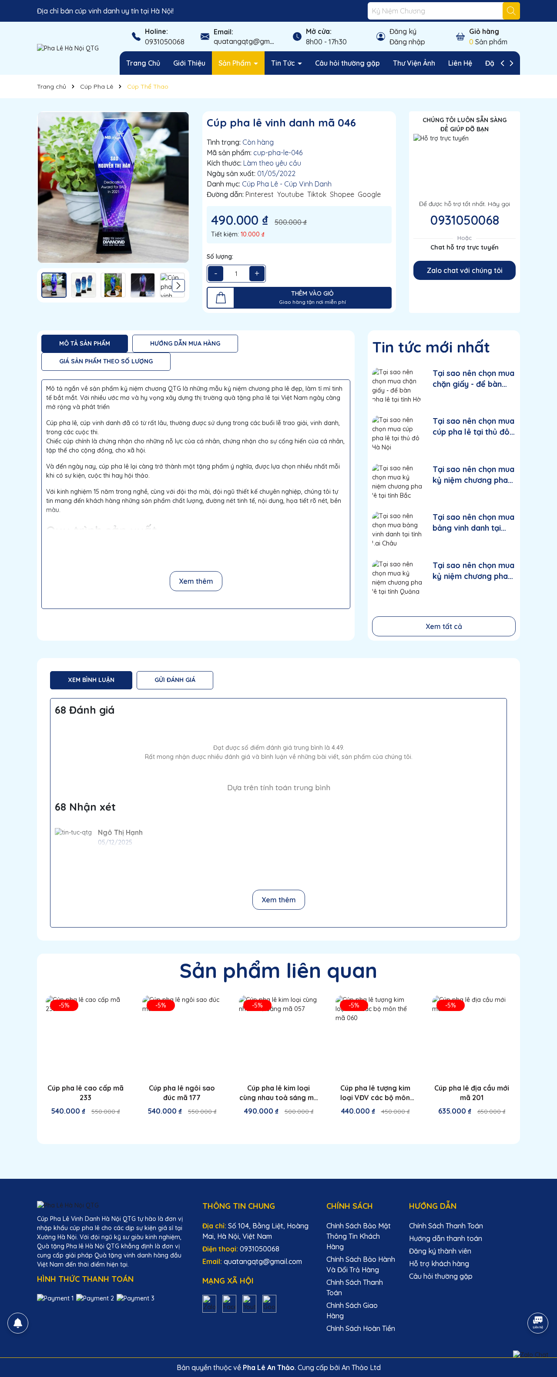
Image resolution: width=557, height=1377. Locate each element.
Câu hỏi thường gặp (347, 63)
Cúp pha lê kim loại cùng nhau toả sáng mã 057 (278, 1093)
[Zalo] (209, 1303)
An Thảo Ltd (361, 1367)
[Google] (269, 1303)
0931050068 (165, 41)
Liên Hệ (460, 63)
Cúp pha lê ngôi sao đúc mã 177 (182, 1093)
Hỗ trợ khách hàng (439, 1263)
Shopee (342, 194)
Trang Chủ (143, 63)
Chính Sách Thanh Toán (446, 1225)
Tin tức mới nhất (431, 346)
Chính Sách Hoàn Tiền (360, 1328)
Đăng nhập (407, 41)
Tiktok (316, 194)
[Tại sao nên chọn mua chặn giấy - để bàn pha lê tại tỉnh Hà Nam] (397, 385)
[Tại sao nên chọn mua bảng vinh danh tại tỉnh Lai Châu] (397, 529)
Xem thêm (196, 581)
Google (369, 194)
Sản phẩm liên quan (278, 970)
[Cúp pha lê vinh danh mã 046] (113, 187)
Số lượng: (220, 256)
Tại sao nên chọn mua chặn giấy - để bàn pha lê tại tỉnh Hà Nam (474, 378)
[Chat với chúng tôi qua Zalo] (530, 1355)
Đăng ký (402, 31)
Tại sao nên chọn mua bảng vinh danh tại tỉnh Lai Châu (473, 522)
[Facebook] (229, 1303)
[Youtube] (249, 1303)
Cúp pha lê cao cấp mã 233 (85, 1093)
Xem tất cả (444, 626)
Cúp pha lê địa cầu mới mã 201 (471, 1093)
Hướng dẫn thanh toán (445, 1238)
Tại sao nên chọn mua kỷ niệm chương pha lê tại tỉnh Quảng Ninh (473, 571)
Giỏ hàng (484, 31)
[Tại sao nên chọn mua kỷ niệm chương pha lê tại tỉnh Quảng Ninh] (397, 577)
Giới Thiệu (189, 63)
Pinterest (259, 194)
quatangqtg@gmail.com (253, 41)
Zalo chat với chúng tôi (465, 270)
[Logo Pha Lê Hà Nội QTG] (68, 48)
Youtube (290, 194)
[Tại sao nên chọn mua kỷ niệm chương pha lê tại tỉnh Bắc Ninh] (397, 481)
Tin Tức (284, 63)
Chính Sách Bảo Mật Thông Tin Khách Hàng (358, 1236)
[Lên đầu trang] (538, 1298)
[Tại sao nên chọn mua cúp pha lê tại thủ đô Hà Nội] (397, 433)
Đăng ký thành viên (440, 1251)
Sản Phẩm (235, 63)
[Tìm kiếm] (511, 11)
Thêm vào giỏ (92, 1126)
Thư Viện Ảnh (414, 63)
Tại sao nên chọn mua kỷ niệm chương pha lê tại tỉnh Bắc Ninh (473, 475)
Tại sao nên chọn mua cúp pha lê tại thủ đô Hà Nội (473, 426)
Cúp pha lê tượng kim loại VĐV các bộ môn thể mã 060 (375, 1093)
